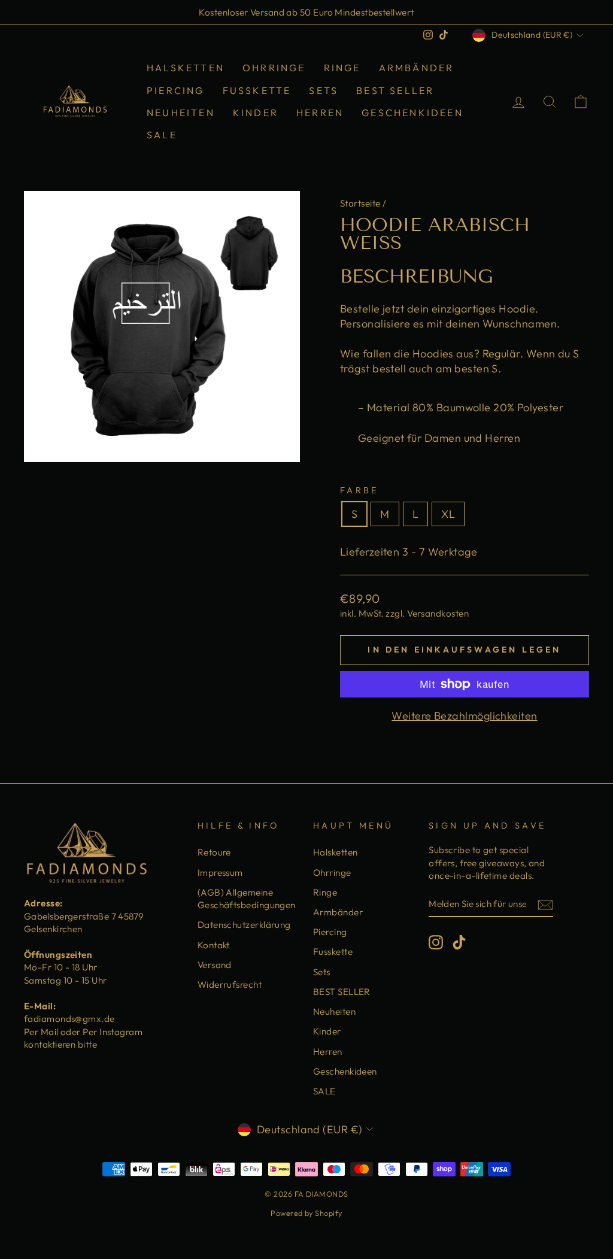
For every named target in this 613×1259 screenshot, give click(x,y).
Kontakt (214, 945)
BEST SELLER (395, 90)
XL (448, 514)
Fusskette (257, 90)
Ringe (342, 68)
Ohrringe (274, 68)
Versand (215, 964)
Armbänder (416, 68)
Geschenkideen (412, 113)
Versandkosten (438, 613)
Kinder (255, 113)
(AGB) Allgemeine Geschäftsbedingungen (247, 899)
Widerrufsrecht (230, 984)
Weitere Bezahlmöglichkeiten (464, 716)
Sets (323, 90)
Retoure (214, 852)
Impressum (220, 872)
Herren (320, 113)
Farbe (359, 490)
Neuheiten (181, 113)
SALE (162, 135)
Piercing (176, 90)
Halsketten (185, 68)
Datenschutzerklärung (244, 924)
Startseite (360, 203)
